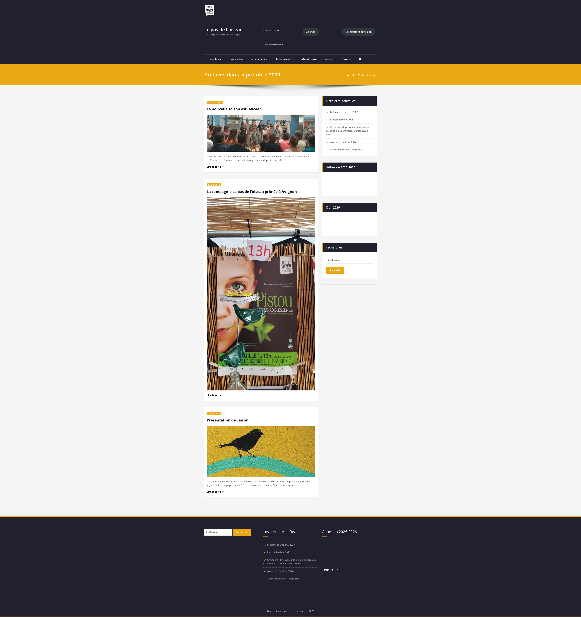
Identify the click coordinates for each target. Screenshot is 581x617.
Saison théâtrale (283, 59)
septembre (371, 75)
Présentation (215, 59)
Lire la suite (214, 166)
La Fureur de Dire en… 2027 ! (344, 112)
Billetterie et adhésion (359, 31)
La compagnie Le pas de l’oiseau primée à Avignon (252, 191)
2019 (360, 75)
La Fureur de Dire (259, 59)
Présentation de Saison (227, 420)
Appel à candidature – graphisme (346, 150)
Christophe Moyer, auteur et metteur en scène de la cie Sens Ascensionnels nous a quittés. (347, 131)
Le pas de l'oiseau (223, 29)
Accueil (351, 75)
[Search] (360, 59)
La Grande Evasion (309, 59)
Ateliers (328, 59)
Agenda (310, 31)
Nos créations (236, 59)
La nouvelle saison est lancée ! (234, 108)
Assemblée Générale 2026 (343, 142)
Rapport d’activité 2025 (341, 120)
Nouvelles (346, 59)
